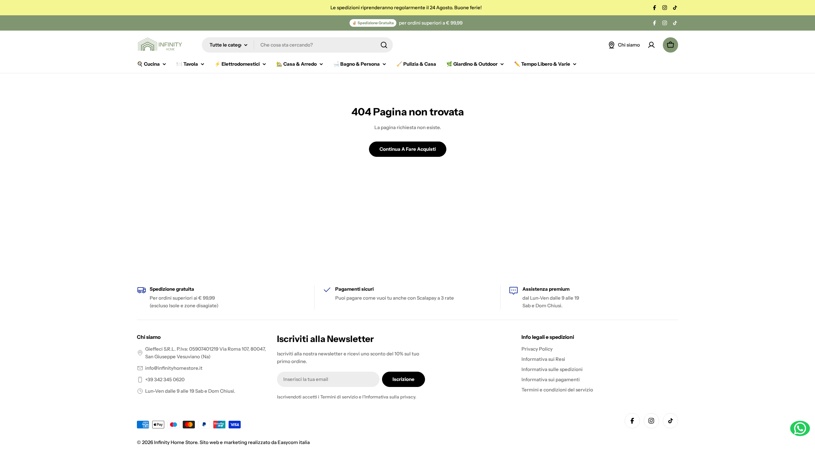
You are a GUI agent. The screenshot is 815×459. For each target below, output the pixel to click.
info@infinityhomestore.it (173, 368)
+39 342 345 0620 (165, 379)
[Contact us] (800, 428)
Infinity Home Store (175, 442)
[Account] (651, 45)
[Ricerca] (384, 45)
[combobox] (297, 45)
